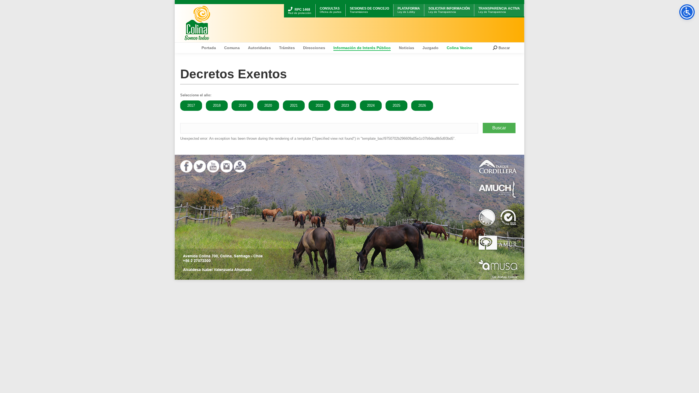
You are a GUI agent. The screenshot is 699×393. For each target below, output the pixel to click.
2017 (191, 105)
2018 (217, 105)
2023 (345, 105)
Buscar (499, 128)
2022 (319, 105)
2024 (371, 105)
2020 (268, 105)
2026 (422, 105)
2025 (396, 105)
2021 (294, 105)
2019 (242, 105)
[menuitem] (299, 4)
